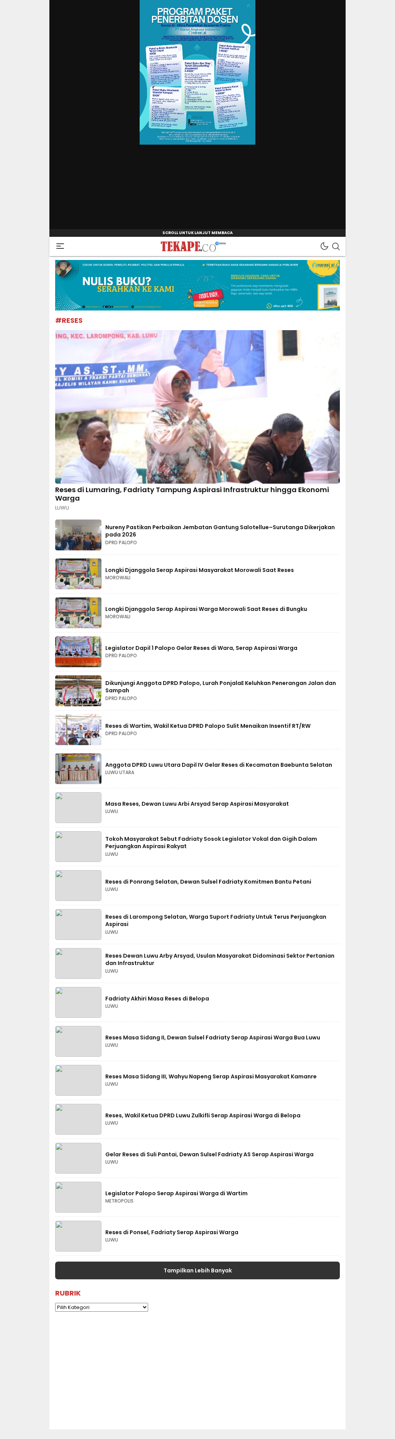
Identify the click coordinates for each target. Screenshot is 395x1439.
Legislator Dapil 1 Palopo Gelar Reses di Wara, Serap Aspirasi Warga (201, 648)
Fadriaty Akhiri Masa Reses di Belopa (157, 998)
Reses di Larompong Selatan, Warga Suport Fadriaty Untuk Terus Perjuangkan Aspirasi (215, 920)
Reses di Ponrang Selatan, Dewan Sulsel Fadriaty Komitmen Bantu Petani (208, 882)
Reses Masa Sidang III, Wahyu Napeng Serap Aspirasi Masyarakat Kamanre (211, 1076)
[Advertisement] (197, 1375)
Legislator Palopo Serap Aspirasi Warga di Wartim (176, 1193)
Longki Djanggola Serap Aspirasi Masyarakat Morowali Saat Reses (199, 570)
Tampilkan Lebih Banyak (198, 1270)
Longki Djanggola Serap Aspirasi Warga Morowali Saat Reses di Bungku (206, 609)
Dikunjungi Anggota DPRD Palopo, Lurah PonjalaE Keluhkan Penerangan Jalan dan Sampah (220, 687)
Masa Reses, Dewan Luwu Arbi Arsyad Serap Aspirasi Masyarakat (197, 804)
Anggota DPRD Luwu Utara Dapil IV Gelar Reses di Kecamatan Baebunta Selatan (218, 765)
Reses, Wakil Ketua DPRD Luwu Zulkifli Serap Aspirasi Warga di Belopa (202, 1115)
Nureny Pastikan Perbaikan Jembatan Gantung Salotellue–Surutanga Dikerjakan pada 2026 (220, 531)
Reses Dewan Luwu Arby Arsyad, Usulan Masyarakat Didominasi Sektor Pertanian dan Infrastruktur (219, 959)
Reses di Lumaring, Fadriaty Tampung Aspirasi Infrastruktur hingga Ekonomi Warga (192, 494)
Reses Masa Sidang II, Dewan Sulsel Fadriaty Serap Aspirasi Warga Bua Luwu (212, 1037)
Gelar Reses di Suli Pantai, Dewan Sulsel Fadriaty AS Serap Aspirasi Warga (209, 1154)
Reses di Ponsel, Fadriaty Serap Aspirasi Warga (171, 1232)
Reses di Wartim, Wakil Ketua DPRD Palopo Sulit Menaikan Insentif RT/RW (208, 726)
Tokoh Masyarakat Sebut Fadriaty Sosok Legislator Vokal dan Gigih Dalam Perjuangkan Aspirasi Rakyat (211, 842)
